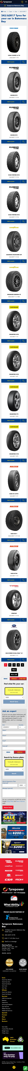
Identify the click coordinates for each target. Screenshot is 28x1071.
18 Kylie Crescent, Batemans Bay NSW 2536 (15, 931)
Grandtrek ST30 (14, 454)
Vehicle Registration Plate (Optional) (9, 782)
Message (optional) (7, 788)
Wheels (4, 990)
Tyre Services (5, 1006)
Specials (4, 1013)
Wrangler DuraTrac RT (14, 294)
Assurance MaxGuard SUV (14, 254)
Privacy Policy (10, 801)
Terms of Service (20, 801)
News (4, 1019)
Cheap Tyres (5, 1033)
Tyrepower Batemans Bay (15, 5)
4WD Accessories (6, 998)
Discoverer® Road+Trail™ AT (14, 653)
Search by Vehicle (7, 980)
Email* (4, 741)
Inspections (5, 1002)
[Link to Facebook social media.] (14, 1067)
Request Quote (8, 807)
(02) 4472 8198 (10, 935)
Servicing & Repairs (7, 1004)
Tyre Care (4, 986)
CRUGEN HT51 (14, 95)
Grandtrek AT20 (14, 334)
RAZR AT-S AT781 (14, 493)
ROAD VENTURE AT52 (14, 175)
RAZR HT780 (14, 573)
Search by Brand (6, 984)
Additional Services (7, 1010)
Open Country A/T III (14, 55)
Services (4, 996)
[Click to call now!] (22, 2)
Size (3, 725)
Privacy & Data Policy (11, 1062)
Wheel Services (6, 1008)
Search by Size (6, 982)
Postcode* (5, 746)
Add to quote (10, 62)
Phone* (4, 735)
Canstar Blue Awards (7, 1029)
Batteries (4, 1000)
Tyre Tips (4, 988)
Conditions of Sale (21, 1062)
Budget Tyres (5, 1031)
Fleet (3, 1017)
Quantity (21, 725)
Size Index (4, 1027)
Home (4, 11)
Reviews (4, 1021)
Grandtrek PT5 (14, 414)
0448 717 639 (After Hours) (11, 938)
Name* (4, 730)
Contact (4, 1015)
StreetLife (14, 613)
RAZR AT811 (14, 533)
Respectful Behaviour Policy (8, 1063)
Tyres (3, 978)
